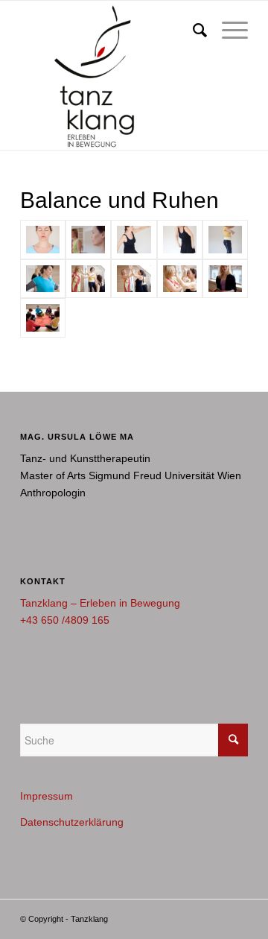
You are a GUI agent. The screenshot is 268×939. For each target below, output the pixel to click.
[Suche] (192, 30)
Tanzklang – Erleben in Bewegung (100, 603)
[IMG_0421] (225, 239)
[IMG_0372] (179, 239)
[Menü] (227, 30)
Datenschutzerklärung (72, 822)
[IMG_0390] (133, 239)
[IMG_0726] (88, 239)
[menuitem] (192, 30)
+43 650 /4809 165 (64, 620)
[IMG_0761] (225, 279)
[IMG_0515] (88, 279)
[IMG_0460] (43, 279)
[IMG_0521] (133, 279)
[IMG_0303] (43, 239)
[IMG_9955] (43, 318)
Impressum (46, 796)
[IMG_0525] (179, 279)
